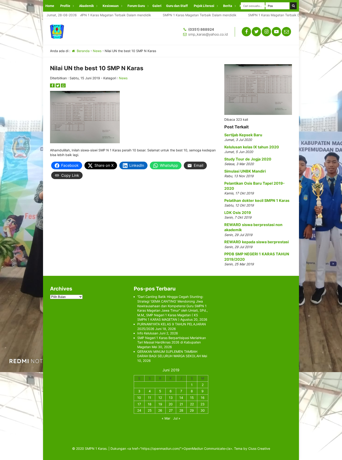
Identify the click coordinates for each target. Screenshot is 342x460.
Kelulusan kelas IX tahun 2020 (251, 147)
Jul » (176, 418)
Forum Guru (136, 6)
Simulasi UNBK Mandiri (245, 171)
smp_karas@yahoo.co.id (208, 34)
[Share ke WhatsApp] (63, 85)
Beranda (83, 51)
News (97, 51)
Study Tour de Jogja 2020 (247, 159)
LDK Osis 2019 (237, 212)
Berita (227, 6)
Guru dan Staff (177, 6)
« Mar (166, 418)
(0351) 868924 (201, 29)
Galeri (156, 6)
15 (192, 398)
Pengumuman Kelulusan (63, 17)
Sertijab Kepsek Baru (243, 135)
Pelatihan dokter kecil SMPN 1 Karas (256, 200)
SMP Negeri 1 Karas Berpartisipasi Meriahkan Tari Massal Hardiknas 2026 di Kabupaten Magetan (171, 342)
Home (49, 6)
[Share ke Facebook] (53, 85)
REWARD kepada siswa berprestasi (256, 242)
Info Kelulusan (147, 333)
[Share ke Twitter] (58, 85)
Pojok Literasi (204, 6)
